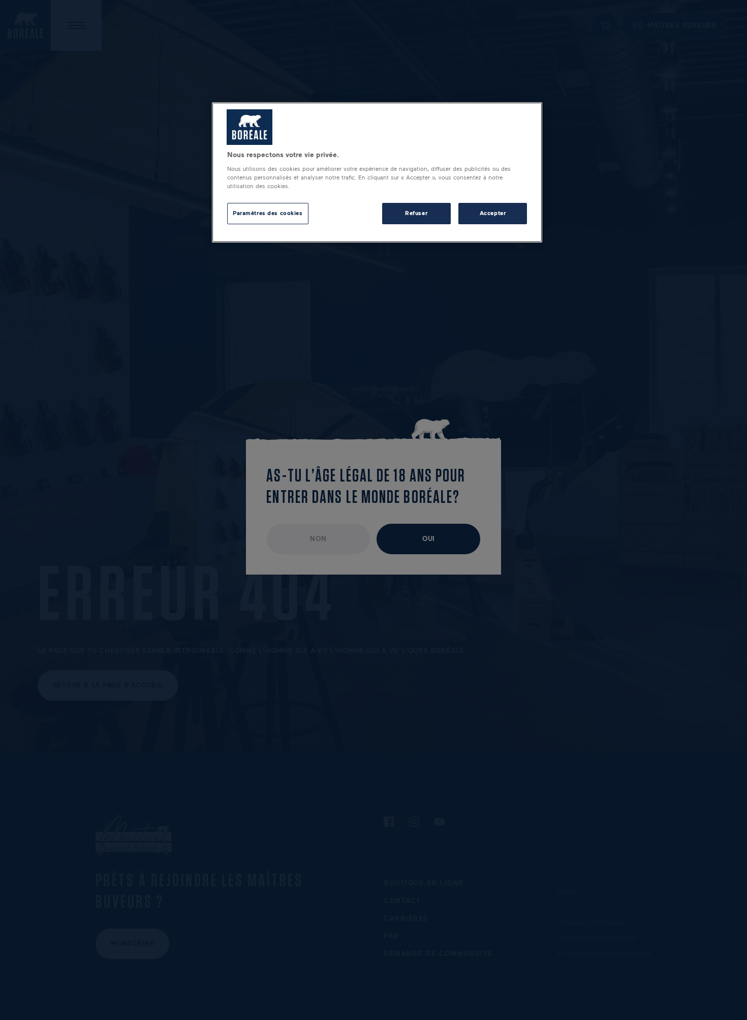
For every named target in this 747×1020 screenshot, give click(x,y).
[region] (377, 172)
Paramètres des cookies (268, 213)
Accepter (493, 213)
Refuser (416, 213)
